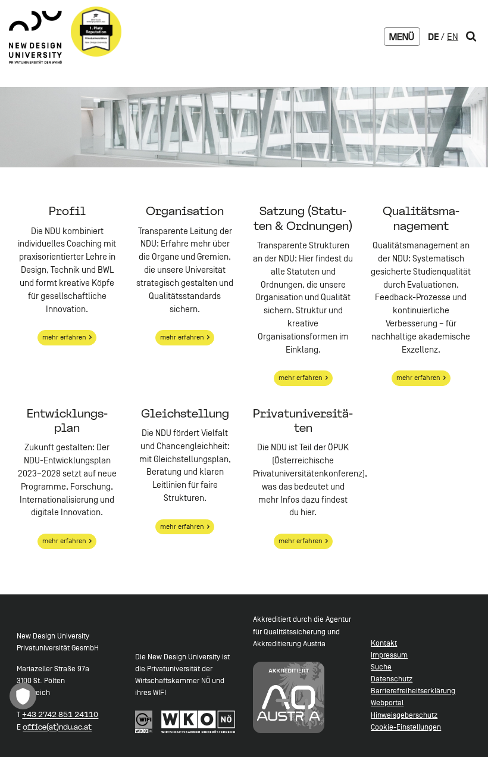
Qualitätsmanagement (421, 218)
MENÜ (401, 36)
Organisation (185, 211)
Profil (67, 211)
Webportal (387, 702)
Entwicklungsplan (67, 420)
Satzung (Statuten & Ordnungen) (303, 218)
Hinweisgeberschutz (404, 715)
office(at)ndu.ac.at (57, 726)
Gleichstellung (185, 413)
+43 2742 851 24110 (60, 714)
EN (452, 37)
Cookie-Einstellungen (406, 726)
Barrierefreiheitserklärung (413, 690)
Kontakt (384, 642)
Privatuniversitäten (303, 420)
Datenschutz (391, 678)
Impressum (389, 654)
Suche (381, 666)
